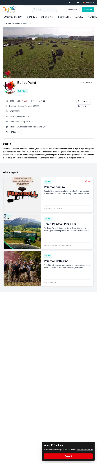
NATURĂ (79, 17)
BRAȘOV (31, 17)
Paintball (16, 23)
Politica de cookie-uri (85, 450)
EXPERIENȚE (47, 17)
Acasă (8, 23)
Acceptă (68, 456)
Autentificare (73, 9)
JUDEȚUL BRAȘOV (13, 17)
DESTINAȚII (64, 17)
